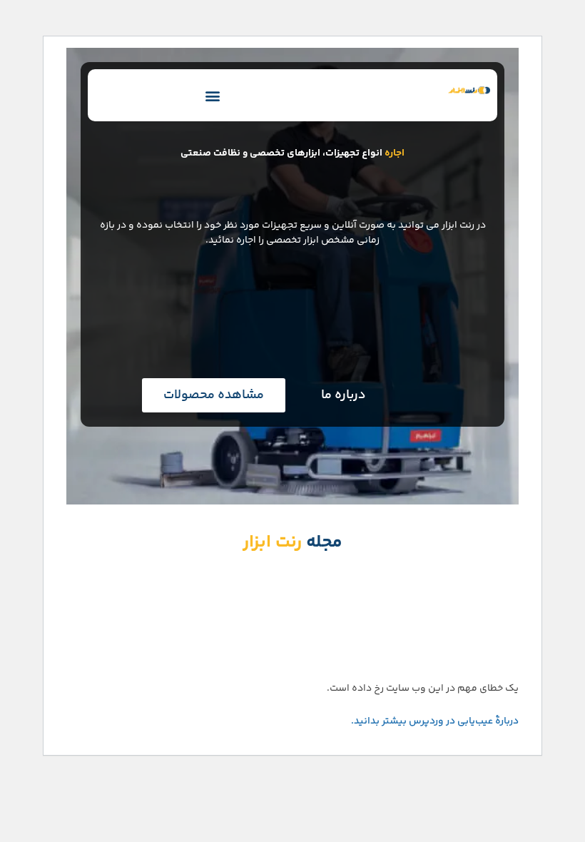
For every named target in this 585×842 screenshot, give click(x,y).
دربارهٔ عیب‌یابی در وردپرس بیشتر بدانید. (435, 721)
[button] (213, 95)
